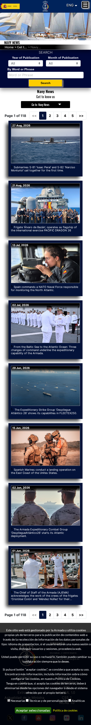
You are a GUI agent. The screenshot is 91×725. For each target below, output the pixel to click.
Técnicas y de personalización (48, 700)
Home (9, 47)
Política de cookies (65, 710)
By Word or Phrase (20, 69)
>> (81, 116)
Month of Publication (63, 57)
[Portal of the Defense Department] (15, 6)
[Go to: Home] (45, 5)
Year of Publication (25, 57)
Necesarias (18, 700)
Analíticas (78, 700)
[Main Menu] (85, 4)
